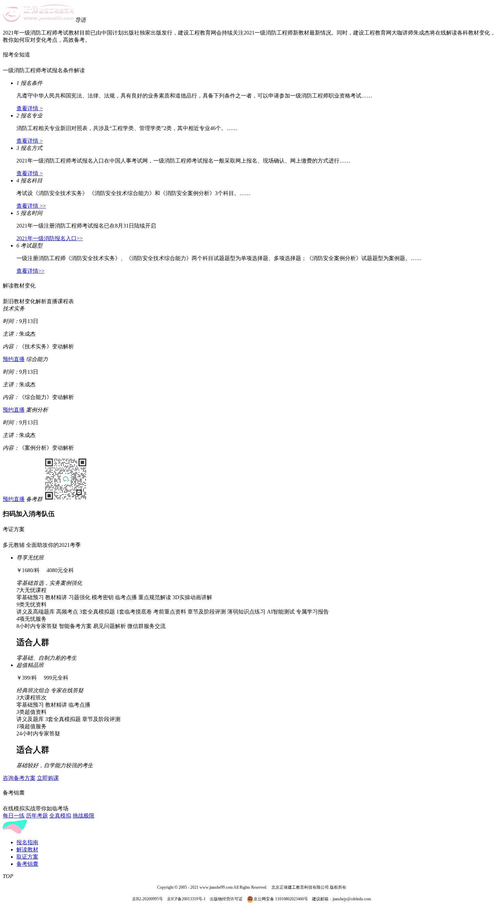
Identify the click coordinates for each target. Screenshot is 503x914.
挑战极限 (83, 816)
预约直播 (14, 359)
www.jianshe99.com (216, 887)
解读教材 (27, 849)
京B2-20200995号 (147, 899)
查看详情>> (30, 271)
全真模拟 (60, 816)
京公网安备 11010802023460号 (281, 899)
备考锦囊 (27, 864)
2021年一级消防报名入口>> (49, 238)
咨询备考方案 (19, 778)
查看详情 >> (31, 206)
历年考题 (37, 816)
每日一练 (14, 816)
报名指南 (27, 842)
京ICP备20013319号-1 (186, 899)
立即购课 (48, 778)
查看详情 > (29, 108)
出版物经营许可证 (226, 899)
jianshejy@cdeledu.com (352, 899)
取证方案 (27, 857)
